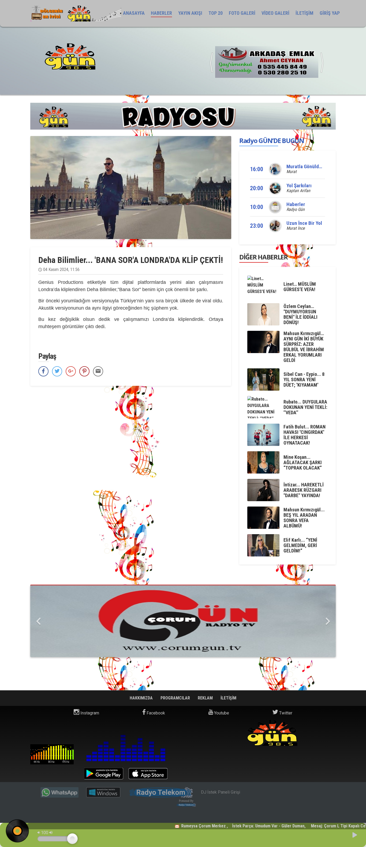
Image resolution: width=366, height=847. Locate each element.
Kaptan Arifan (298, 190)
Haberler (295, 204)
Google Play (103, 773)
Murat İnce (295, 228)
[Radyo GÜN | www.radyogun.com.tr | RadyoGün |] (75, 13)
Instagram (89, 713)
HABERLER (161, 13)
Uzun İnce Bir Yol (304, 223)
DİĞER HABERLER (263, 256)
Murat (291, 171)
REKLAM (206, 698)
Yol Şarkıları (299, 185)
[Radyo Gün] (266, 61)
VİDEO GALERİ (275, 13)
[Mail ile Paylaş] (98, 371)
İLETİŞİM (304, 13)
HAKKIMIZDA (142, 698)
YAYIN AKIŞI (190, 13)
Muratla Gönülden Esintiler (314, 166)
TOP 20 (215, 13)
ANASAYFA (134, 13)
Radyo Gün (295, 209)
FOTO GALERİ (242, 13)
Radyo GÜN (52, 754)
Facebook (155, 713)
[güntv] (183, 621)
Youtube (221, 713)
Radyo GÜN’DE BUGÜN (271, 140)
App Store (148, 773)
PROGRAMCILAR (175, 698)
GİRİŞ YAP (330, 13)
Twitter (285, 713)
